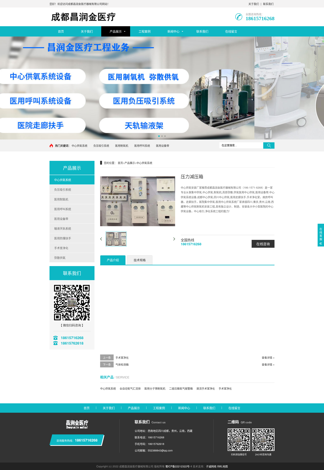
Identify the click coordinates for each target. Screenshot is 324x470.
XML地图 (222, 466)
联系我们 (268, 4)
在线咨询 (263, 243)
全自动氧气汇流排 (130, 388)
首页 (61, 31)
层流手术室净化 (205, 388)
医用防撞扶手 (62, 238)
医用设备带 (162, 145)
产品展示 (116, 31)
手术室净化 (61, 248)
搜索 (268, 145)
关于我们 (253, 4)
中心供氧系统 (79, 145)
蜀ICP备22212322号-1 (178, 466)
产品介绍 (113, 260)
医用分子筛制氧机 (154, 388)
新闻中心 (173, 31)
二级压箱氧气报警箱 (181, 388)
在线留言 (231, 31)
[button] (159, 136)
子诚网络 (211, 466)
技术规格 (140, 260)
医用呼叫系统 (142, 145)
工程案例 (145, 31)
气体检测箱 (122, 364)
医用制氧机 (121, 145)
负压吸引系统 (101, 145)
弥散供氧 (59, 258)
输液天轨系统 (62, 228)
